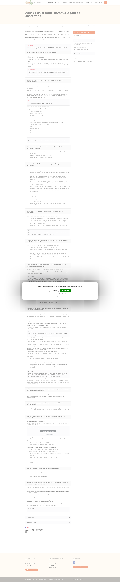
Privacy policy (60, 296)
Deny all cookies (60, 293)
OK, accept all (65, 290)
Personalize (54, 290)
